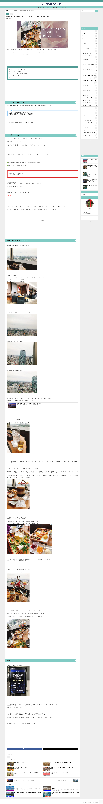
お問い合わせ (63, 7)
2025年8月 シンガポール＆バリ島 (90, 64)
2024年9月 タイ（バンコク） (90, 73)
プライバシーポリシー (55, 7)
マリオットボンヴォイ (90, 43)
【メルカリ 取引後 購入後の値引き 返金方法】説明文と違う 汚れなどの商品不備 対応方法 (92, 180)
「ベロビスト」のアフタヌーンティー (18, 73)
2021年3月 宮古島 (90, 95)
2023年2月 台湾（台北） (90, 90)
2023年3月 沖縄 (90, 87)
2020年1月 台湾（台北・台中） (90, 97)
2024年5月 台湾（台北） (89, 78)
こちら (13, 197)
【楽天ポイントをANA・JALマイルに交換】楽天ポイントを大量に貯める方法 (92, 187)
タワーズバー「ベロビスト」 (16, 71)
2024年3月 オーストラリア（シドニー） (90, 81)
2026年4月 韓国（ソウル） (90, 53)
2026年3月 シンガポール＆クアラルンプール (89, 56)
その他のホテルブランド (90, 48)
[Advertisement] (25, 90)
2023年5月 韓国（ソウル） (90, 85)
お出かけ (89, 115)
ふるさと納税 (90, 137)
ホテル (48, 7)
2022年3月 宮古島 (90, 92)
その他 (89, 125)
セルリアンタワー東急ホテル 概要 (17, 69)
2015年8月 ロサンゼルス (90, 105)
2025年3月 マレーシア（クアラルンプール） (89, 70)
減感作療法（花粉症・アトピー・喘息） (90, 133)
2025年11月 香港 (90, 59)
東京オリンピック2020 (89, 135)
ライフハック (90, 130)
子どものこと (89, 117)
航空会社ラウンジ (89, 35)
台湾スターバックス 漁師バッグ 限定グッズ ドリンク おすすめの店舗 (92, 174)
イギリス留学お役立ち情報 (90, 122)
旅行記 (44, 7)
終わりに (11, 77)
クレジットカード (89, 110)
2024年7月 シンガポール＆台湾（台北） (90, 76)
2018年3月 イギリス (90, 100)
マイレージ (39, 7)
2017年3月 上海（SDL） (90, 102)
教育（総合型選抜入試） (90, 120)
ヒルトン (90, 45)
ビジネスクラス (89, 33)
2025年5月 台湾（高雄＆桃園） (90, 66)
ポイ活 (89, 107)
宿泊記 (89, 38)
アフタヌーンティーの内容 (15, 75)
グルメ (8, 14)
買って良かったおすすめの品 (90, 127)
